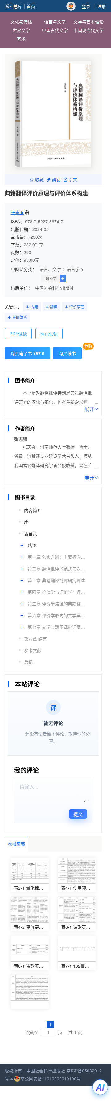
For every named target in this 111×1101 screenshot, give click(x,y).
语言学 (73, 269)
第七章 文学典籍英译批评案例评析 (57, 627)
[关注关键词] (27, 307)
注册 (101, 6)
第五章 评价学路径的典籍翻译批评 (57, 604)
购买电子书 (27, 353)
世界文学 (21, 30)
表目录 (30, 534)
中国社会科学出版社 (54, 288)
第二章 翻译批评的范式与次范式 (57, 569)
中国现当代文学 (88, 30)
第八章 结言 (35, 639)
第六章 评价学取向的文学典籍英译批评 (57, 615)
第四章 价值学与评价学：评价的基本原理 (57, 592)
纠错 (56, 179)
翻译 (53, 306)
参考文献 (32, 650)
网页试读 (49, 334)
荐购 (88, 346)
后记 (28, 662)
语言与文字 (55, 21)
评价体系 (19, 317)
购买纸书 (67, 353)
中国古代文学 (55, 30)
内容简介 (32, 510)
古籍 (34, 306)
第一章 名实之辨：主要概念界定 (57, 557)
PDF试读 (18, 334)
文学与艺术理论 (88, 21)
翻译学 (50, 278)
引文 (72, 179)
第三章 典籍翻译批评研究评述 (56, 580)
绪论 (32, 545)
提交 (78, 814)
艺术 (21, 39)
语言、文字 (50, 269)
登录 (86, 6)
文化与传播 (21, 21)
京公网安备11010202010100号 (50, 1079)
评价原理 (76, 306)
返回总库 (13, 6)
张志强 (17, 212)
